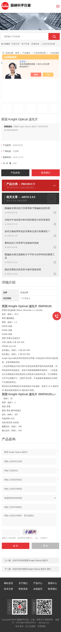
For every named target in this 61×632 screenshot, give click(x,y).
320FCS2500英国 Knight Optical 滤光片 (30, 560)
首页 (17, 53)
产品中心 (37, 583)
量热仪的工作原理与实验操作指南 (22, 243)
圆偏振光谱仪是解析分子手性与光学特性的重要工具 (30, 256)
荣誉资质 (23, 589)
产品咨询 (15, 173)
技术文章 (8, 589)
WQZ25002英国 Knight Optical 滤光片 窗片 (32, 569)
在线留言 (37, 589)
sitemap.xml (43, 622)
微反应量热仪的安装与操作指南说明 (23, 269)
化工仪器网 (30, 626)
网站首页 (8, 583)
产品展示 (26, 53)
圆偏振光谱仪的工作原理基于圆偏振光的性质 (27, 208)
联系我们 (45, 173)
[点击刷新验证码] (30, 532)
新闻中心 (52, 583)
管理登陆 (42, 626)
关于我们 (23, 583)
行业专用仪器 (40, 53)
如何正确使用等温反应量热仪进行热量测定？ (27, 231)
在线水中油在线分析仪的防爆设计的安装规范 (27, 220)
